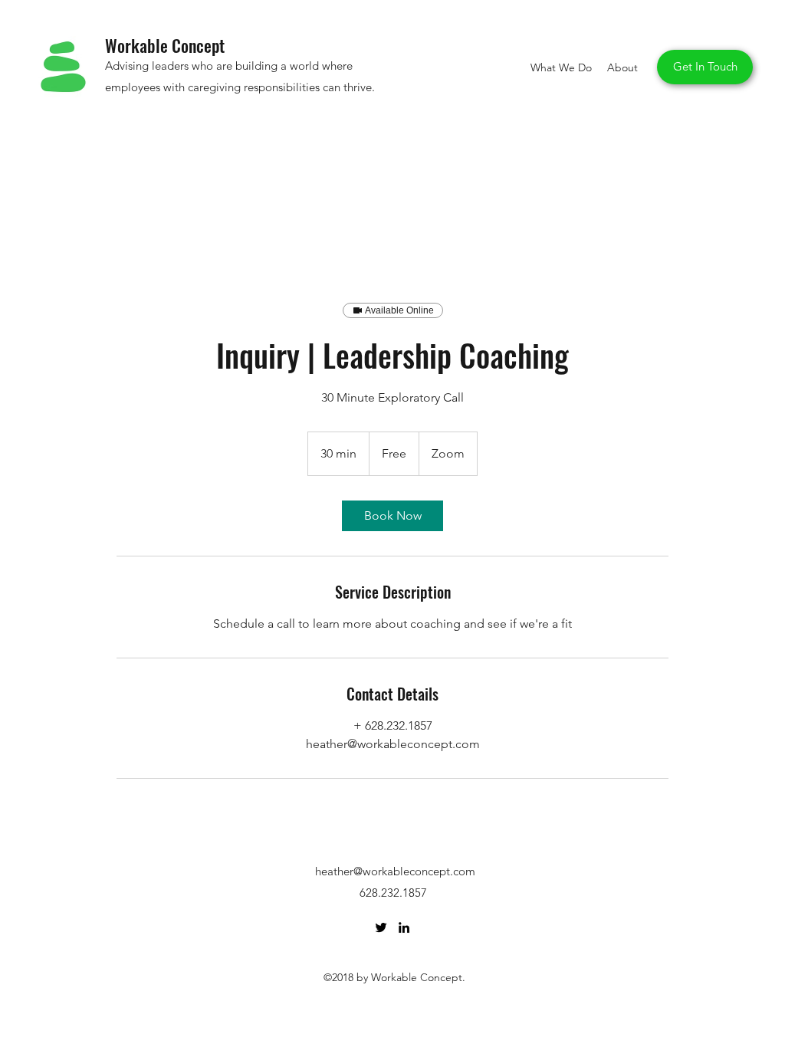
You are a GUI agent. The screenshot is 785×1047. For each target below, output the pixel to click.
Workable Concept (165, 45)
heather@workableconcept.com (395, 871)
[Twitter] (381, 927)
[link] (392, 516)
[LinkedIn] (404, 927)
